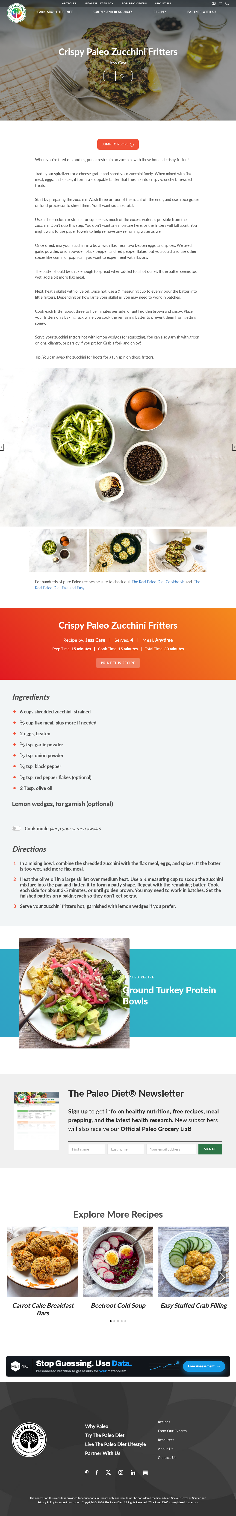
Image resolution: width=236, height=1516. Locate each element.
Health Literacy (99, 3)
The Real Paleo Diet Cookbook (158, 581)
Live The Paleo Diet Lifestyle (115, 1444)
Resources (166, 1439)
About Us (163, 3)
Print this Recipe (118, 663)
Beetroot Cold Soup (118, 1305)
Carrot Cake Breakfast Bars (43, 1308)
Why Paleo (96, 1426)
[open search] (227, 3)
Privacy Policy (46, 1502)
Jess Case (118, 62)
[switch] (16, 828)
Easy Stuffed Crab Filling (193, 1305)
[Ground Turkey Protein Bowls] (79, 993)
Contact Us (167, 1457)
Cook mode (63, 828)
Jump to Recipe (116, 144)
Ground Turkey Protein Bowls (169, 995)
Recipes (160, 12)
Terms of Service (191, 1498)
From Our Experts (172, 1430)
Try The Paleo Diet (104, 1435)
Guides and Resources (113, 12)
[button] (58, 550)
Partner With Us (201, 12)
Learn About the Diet (54, 12)
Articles (69, 3)
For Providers (134, 3)
